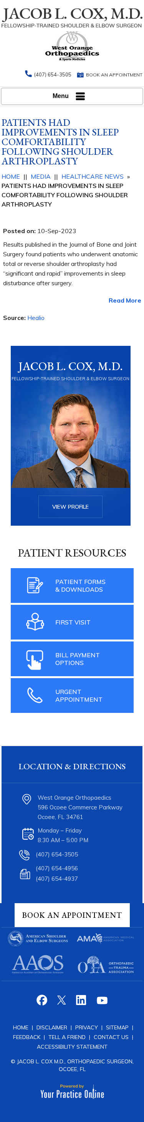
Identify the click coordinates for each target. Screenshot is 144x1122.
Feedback (26, 1037)
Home (11, 176)
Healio (36, 318)
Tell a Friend (67, 1037)
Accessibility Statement (72, 1046)
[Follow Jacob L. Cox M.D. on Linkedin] (82, 1003)
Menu (61, 96)
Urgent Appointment (79, 695)
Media (41, 176)
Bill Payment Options (77, 659)
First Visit (73, 622)
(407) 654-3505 (52, 74)
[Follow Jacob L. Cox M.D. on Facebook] (43, 1003)
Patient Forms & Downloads (80, 585)
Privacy (87, 1027)
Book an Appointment (114, 75)
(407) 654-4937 (57, 878)
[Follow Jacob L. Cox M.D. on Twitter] (62, 1003)
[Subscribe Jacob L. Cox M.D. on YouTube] (101, 1003)
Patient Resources (72, 553)
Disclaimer (51, 1027)
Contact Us (111, 1037)
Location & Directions (72, 766)
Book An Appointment (72, 915)
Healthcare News (92, 176)
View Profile (70, 506)
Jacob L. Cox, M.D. (70, 366)
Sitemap (118, 1027)
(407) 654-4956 (57, 868)
